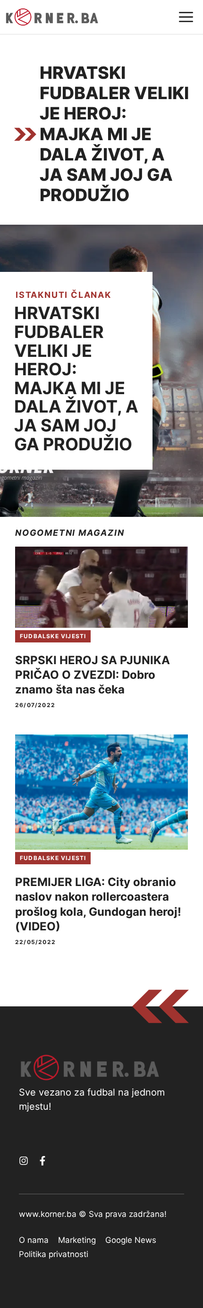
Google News (130, 1240)
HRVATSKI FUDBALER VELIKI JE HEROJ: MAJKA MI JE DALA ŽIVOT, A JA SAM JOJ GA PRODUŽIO (76, 378)
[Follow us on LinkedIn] (42, 1160)
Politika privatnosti (53, 1254)
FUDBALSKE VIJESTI (53, 636)
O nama (34, 1240)
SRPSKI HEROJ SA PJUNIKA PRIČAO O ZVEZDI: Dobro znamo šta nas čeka (92, 674)
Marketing (77, 1240)
